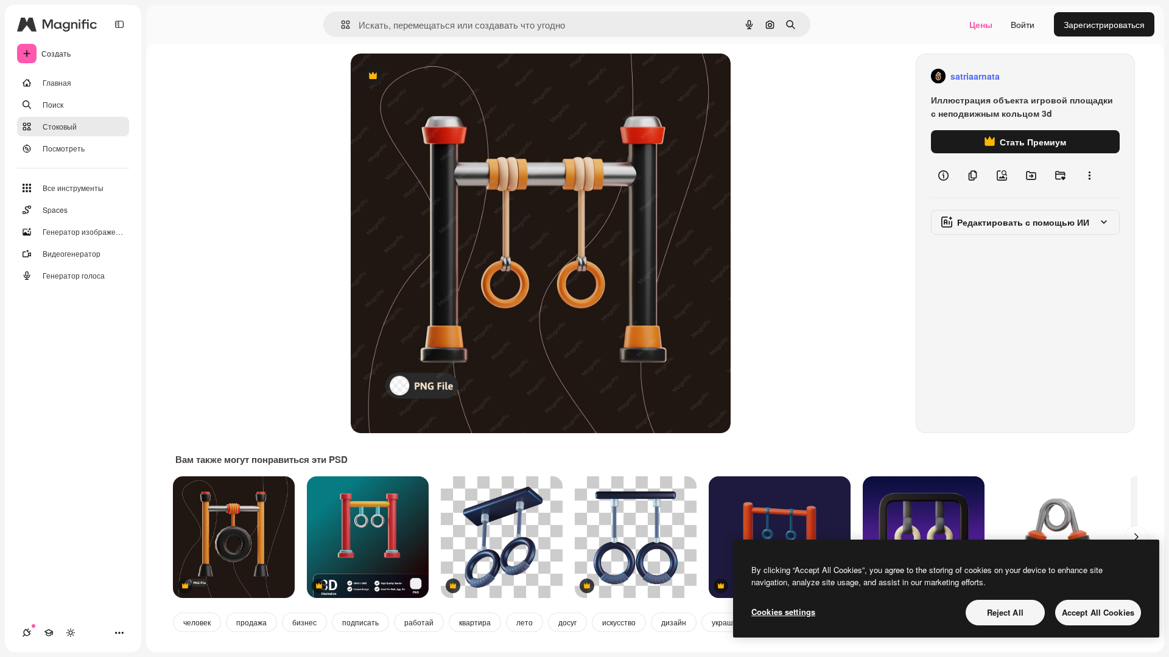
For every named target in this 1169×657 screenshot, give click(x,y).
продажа (251, 622)
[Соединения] (27, 632)
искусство (619, 622)
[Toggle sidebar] (119, 24)
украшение (731, 622)
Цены (980, 24)
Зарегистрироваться (1104, 24)
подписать (360, 622)
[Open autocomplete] (340, 24)
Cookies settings (783, 611)
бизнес (304, 622)
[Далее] (1136, 537)
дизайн (673, 622)
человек (197, 622)
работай (419, 622)
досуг (567, 622)
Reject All (1005, 612)
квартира (475, 622)
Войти (1022, 24)
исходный (432, 76)
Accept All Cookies (1098, 612)
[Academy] (48, 632)
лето (524, 622)
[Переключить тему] (70, 632)
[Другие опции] (1089, 175)
